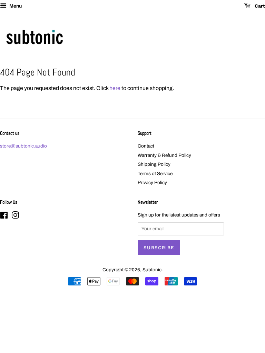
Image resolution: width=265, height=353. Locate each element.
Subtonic (152, 269)
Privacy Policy (152, 182)
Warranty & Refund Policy (164, 155)
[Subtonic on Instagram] (15, 216)
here (114, 88)
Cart (259, 6)
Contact (146, 146)
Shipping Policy (154, 164)
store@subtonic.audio (23, 146)
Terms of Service (155, 173)
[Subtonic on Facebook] (4, 216)
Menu (15, 6)
